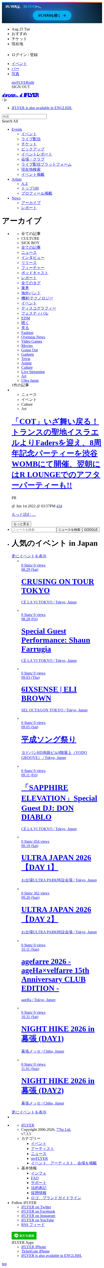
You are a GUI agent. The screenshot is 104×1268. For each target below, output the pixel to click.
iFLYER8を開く (52, 15)
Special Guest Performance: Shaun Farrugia (55, 640)
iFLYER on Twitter (36, 1207)
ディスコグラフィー (38, 308)
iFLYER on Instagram (38, 1216)
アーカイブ (31, 203)
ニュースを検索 (69, 529)
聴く (25, 323)
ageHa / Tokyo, (38, 1000)
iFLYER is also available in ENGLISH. (42, 108)
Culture (27, 367)
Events (17, 129)
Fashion (27, 333)
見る (25, 328)
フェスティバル (34, 313)
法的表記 (38, 1188)
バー (15, 69)
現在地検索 (31, 169)
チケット (29, 144)
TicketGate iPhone (35, 1251)
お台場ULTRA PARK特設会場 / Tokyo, (59, 880)
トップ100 (30, 188)
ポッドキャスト (34, 273)
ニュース (29, 252)
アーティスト (42, 1149)
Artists (17, 179)
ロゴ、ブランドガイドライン (56, 1198)
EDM (25, 318)
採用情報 (38, 1193)
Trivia (25, 359)
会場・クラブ (33, 159)
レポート (29, 208)
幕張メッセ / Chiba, (42, 1051)
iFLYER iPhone (33, 1247)
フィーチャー (33, 268)
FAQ (35, 1178)
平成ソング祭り (48, 739)
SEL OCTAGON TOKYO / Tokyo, (54, 710)
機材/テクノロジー (37, 298)
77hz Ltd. (63, 1129)
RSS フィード (33, 1225)
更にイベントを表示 (29, 556)
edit (31, 82)
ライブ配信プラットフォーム (46, 164)
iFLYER (27, 1125)
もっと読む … (24, 514)
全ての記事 (31, 247)
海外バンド (31, 293)
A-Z (24, 184)
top (4, 1264)
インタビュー (33, 257)
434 (59, 506)
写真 (15, 74)
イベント (19, 64)
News (16, 198)
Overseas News (33, 337)
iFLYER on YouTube (37, 1220)
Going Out (29, 350)
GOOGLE (91, 529)
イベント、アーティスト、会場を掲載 (64, 1163)
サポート (38, 1183)
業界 (25, 288)
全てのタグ (31, 283)
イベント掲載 (33, 174)
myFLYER (20, 82)
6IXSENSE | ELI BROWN (49, 693)
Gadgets (27, 354)
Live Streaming (33, 372)
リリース (29, 263)
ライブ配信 (31, 139)
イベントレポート (36, 154)
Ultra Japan (30, 380)
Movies (27, 346)
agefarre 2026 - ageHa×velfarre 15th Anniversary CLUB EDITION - (55, 974)
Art (23, 376)
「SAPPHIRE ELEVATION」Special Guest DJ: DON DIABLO (59, 802)
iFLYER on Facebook (38, 1211)
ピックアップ (33, 149)
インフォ (38, 1173)
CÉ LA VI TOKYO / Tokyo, (49, 602)
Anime (26, 363)
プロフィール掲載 (36, 193)
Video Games (31, 341)
